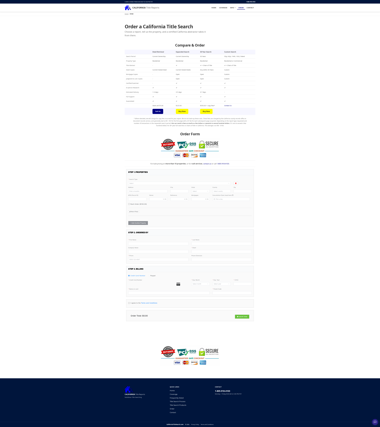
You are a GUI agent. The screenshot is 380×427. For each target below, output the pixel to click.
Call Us (158, 111)
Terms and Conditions (207, 424)
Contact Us (228, 106)
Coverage (223, 8)
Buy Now (182, 111)
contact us (207, 164)
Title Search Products (178, 405)
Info (232, 8)
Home (213, 8)
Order (241, 8)
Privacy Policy (195, 424)
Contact (250, 8)
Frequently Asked (177, 398)
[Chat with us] (375, 422)
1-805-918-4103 (250, 2)
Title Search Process (177, 401)
